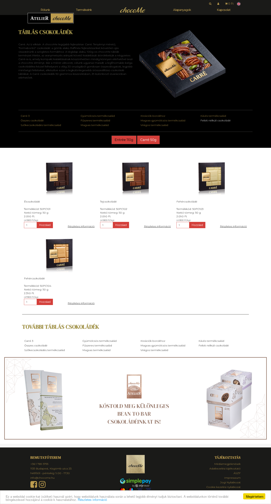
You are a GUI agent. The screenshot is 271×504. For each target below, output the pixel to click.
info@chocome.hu (42, 477)
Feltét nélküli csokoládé (215, 120)
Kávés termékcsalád (213, 116)
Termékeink (84, 10)
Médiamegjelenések (227, 464)
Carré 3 (25, 116)
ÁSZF (237, 473)
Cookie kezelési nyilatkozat (223, 487)
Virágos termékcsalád (154, 125)
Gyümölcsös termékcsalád (98, 116)
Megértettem (254, 496)
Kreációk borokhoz (152, 116)
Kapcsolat (223, 10)
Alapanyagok (182, 10)
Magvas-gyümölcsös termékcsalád (162, 120)
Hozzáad (45, 225)
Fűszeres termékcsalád (95, 120)
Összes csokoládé (32, 120)
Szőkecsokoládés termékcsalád (41, 125)
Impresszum (232, 477)
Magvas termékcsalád (95, 125)
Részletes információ (92, 499)
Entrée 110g (124, 140)
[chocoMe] (132, 10)
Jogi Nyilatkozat (230, 482)
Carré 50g (148, 140)
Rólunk (45, 10)
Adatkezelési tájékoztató (225, 468)
